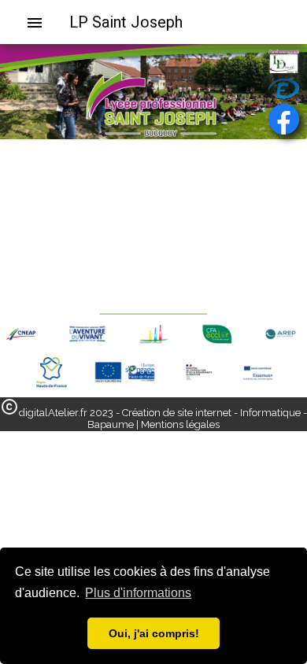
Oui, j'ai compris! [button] (154, 633)
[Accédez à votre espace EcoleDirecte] (283, 88)
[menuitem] (41, 22)
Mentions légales (180, 424)
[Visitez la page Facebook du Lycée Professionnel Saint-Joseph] (283, 119)
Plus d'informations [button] (138, 592)
